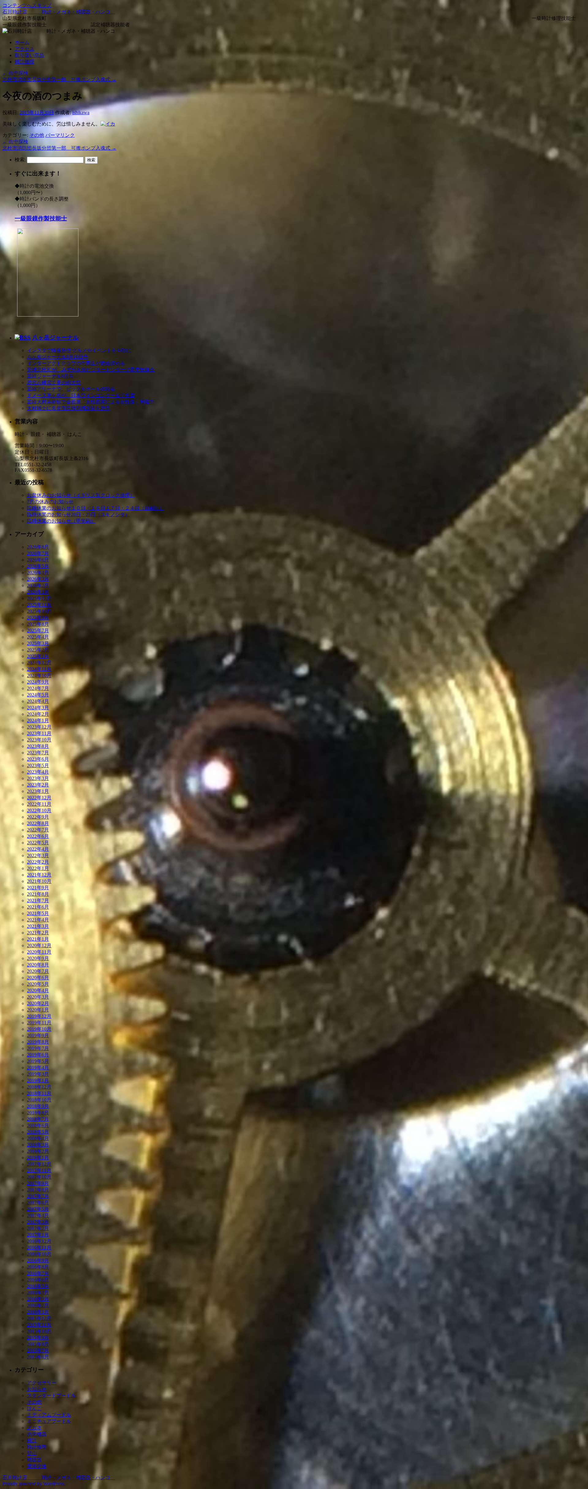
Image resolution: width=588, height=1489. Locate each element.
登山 (32, 1453)
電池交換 (37, 1466)
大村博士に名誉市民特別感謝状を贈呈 (68, 408)
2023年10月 (39, 739)
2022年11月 (39, 804)
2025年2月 (38, 649)
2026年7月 (38, 553)
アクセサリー (41, 1382)
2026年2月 (38, 585)
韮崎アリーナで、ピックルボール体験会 (71, 389)
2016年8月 (38, 1267)
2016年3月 (38, 1299)
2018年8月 (38, 1112)
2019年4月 (38, 1067)
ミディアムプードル (49, 1414)
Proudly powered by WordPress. (33, 1483)
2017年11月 (39, 1170)
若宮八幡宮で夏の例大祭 (54, 382)
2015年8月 (38, 1344)
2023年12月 (39, 726)
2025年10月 (39, 611)
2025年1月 (38, 656)
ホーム (22, 42)
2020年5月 (38, 984)
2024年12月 (39, 662)
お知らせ (37, 1389)
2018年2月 (38, 1151)
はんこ (34, 1408)
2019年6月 (38, 1054)
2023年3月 (38, 778)
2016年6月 (38, 1279)
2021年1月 (38, 939)
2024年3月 (38, 707)
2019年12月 (39, 1016)
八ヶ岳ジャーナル (55, 337)
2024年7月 (38, 688)
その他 (36, 135)
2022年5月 (38, 842)
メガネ (34, 1427)
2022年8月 (38, 823)
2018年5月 (38, 1132)
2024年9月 (38, 681)
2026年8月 (38, 546)
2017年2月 (38, 1228)
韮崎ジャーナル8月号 (50, 376)
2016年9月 (38, 1260)
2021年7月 (38, 900)
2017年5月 (38, 1209)
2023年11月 (39, 733)
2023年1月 (38, 791)
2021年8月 (38, 894)
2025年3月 (38, 643)
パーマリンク (60, 135)
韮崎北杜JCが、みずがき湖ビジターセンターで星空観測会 (91, 369)
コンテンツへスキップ (26, 5)
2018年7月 (38, 1119)
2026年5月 (38, 566)
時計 (32, 1440)
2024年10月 (39, 675)
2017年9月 (38, 1183)
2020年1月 (38, 1009)
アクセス (24, 48)
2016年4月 (38, 1292)
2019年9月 (38, 1035)
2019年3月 (38, 1074)
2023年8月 (38, 746)
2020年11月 (39, 952)
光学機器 (37, 1434)
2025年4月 (38, 636)
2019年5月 (38, 1061)
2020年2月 (38, 1003)
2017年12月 (39, 1164)
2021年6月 (38, 907)
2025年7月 (38, 630)
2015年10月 (39, 1331)
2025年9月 (38, 617)
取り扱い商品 (29, 55)
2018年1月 (38, 1157)
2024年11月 (39, 669)
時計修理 (24, 61)
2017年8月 (38, 1189)
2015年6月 (38, 1357)
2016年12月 (39, 1241)
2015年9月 (38, 1337)
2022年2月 (38, 862)
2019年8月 (38, 1042)
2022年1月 (38, 868)
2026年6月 (38, 559)
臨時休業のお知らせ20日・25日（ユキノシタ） (78, 514)
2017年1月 (38, 1234)
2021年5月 (38, 913)
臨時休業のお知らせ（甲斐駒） (61, 520)
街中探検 (15, 73)
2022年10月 (39, 810)
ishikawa (80, 112)
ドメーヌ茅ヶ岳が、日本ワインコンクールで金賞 (81, 395)
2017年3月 (38, 1222)
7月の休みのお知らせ (50, 501)
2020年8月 (38, 964)
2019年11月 (39, 1022)
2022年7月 (38, 829)
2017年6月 (38, 1202)
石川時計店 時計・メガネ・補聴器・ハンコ (58, 11)
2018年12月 (39, 1087)
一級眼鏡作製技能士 (41, 218)
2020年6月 (38, 977)
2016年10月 (39, 1254)
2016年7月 (38, 1273)
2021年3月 (38, 926)
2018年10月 (39, 1099)
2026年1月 (38, 591)
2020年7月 (38, 971)
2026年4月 (38, 572)
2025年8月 (38, 624)
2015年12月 (39, 1318)
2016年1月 (38, 1312)
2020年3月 (38, 997)
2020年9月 (38, 958)
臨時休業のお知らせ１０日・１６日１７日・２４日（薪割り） (95, 508)
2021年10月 (39, 881)
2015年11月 (39, 1324)
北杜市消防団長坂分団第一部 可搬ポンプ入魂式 (59, 79)
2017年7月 (38, 1196)
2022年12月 (39, 797)
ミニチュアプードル (49, 1421)
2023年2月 (38, 784)
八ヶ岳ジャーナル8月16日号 (57, 356)
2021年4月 (38, 919)
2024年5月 (38, 694)
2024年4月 (38, 701)
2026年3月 (38, 579)
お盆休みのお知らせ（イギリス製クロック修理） (81, 495)
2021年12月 (39, 874)
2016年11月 (39, 1247)
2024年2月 (38, 714)
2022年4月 (38, 849)
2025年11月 (39, 604)
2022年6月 (38, 836)
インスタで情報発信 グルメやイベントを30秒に (79, 350)
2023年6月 (38, 759)
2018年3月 (38, 1144)
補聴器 (34, 1459)
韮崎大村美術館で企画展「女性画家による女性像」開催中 (90, 401)
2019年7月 (38, 1048)
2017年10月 (39, 1177)
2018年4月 (38, 1138)
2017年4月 (38, 1215)
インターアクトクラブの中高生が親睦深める (76, 363)
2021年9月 (38, 887)
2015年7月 (38, 1350)
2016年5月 (38, 1286)
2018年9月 (38, 1106)
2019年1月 (38, 1080)
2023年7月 (38, 752)
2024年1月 (38, 720)
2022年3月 (38, 855)
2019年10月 (39, 1029)
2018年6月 (38, 1125)
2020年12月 (39, 945)
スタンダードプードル (51, 1395)
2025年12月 (39, 598)
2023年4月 (38, 772)
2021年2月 (38, 932)
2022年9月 (38, 817)
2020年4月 (38, 990)
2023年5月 (38, 765)
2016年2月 (38, 1305)
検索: (20, 159)
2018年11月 (39, 1093)
